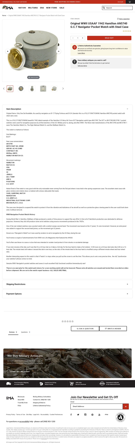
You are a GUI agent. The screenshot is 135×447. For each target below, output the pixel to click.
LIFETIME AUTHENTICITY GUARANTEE (67, 2)
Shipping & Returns (39, 402)
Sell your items (82, 65)
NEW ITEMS (51, 8)
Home (4, 15)
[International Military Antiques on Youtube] (100, 414)
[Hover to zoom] (33, 50)
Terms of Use (20, 414)
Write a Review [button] (114, 329)
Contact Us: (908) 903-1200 (41, 399)
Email (72, 402)
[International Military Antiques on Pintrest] (92, 414)
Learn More (81, 53)
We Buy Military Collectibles (42, 396)
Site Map (29, 414)
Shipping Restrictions (15, 284)
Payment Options (14, 294)
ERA (42, 8)
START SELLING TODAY (20, 372)
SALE (61, 8)
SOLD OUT (109, 38)
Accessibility (45, 414)
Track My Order (23, 402)
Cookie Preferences (56, 414)
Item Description (13, 109)
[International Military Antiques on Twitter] (78, 414)
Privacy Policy (10, 414)
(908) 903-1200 (49, 421)
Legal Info (36, 414)
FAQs (19, 405)
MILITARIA (33, 8)
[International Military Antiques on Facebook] (71, 414)
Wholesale (21, 396)
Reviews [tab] (12, 332)
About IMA (21, 399)
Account (120, 2)
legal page (44, 438)
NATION (22, 8)
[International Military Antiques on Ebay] (107, 414)
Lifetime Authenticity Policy (41, 405)
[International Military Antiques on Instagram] (85, 414)
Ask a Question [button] (86, 329)
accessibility (24, 421)
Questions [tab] (24, 332)
